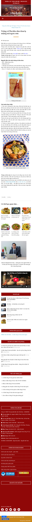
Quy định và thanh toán (6, 457)
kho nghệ (15, 53)
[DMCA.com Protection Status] (24, 473)
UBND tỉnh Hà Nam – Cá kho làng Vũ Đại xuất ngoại (14, 334)
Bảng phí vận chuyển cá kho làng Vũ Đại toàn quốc (16, 386)
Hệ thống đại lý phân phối (7, 463)
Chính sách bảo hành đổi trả (8, 454)
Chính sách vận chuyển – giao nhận (9, 451)
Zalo (4, 516)
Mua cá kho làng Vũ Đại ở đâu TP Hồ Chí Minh (14, 380)
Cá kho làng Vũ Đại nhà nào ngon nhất (12, 392)
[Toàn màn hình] (29, 286)
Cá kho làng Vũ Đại (20, 517)
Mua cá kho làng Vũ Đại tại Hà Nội (11, 383)
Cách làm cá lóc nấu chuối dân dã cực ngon (26, 233)
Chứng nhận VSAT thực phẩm (8, 466)
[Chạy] (3, 286)
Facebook (5, 519)
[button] (1, 18)
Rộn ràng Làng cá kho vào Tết (14, 314)
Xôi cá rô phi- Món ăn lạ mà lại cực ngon (5, 217)
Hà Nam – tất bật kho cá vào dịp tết (15, 304)
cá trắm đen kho (22, 181)
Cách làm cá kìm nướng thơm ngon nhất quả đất (13, 355)
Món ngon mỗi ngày (11, 25)
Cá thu (9, 197)
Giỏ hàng (15, 3)
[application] (16, 279)
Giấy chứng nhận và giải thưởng (8, 469)
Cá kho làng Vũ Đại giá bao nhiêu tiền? (13, 377)
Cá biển (4, 197)
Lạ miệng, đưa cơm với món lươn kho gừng (15, 233)
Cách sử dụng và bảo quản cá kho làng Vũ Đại (14, 389)
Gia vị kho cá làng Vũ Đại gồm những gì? (13, 395)
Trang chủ (4, 25)
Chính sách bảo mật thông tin (8, 460)
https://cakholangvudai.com (12, 438)
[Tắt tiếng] (26, 286)
